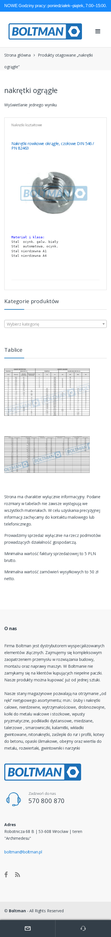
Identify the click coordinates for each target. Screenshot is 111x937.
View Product (94, 272)
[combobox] (55, 324)
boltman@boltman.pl (23, 852)
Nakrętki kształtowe (26, 125)
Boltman (17, 910)
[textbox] (55, 324)
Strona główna (17, 55)
